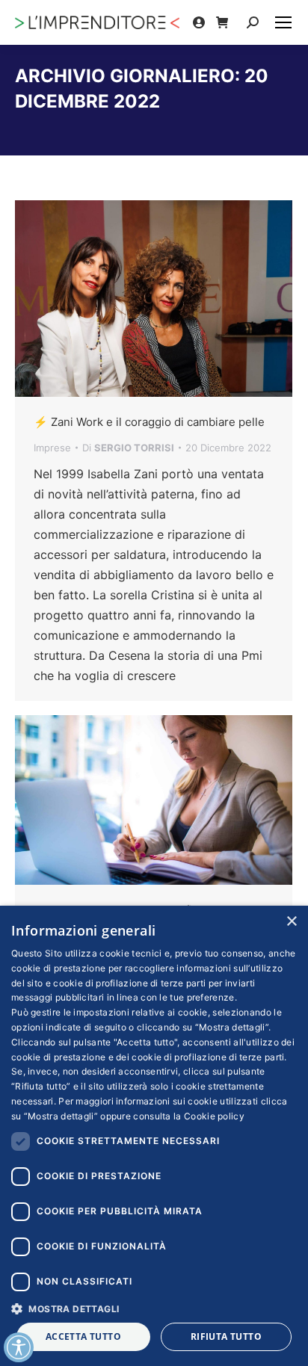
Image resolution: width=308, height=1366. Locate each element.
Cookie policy (214, 1116)
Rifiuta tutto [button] (226, 1336)
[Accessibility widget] (19, 1347)
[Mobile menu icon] (283, 22)
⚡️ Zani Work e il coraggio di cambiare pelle (149, 422)
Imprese (52, 448)
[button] (154, 1308)
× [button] (291, 921)
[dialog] (154, 1136)
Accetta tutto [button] (83, 1336)
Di (128, 448)
